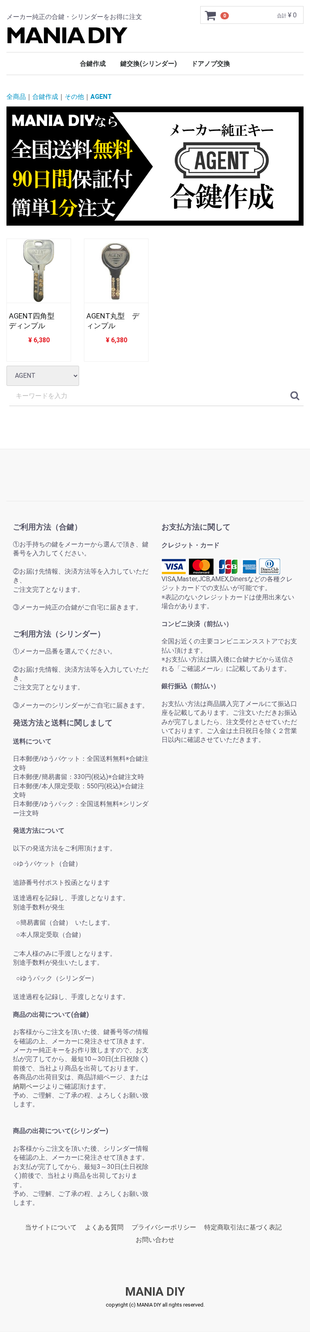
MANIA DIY (155, 1291)
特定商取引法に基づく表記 (243, 1227)
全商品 (16, 97)
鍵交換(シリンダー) (148, 63)
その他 (74, 97)
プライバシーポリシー (164, 1227)
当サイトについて (51, 1227)
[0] (211, 15)
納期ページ (29, 1086)
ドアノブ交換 (210, 63)
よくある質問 (104, 1227)
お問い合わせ (155, 1240)
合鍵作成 (93, 63)
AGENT (101, 97)
